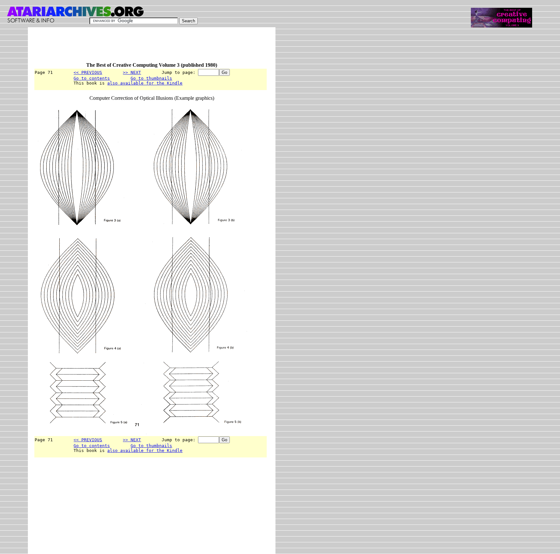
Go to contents (92, 78)
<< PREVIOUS (88, 72)
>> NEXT (132, 72)
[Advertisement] (152, 47)
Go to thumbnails (151, 78)
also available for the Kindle (144, 83)
